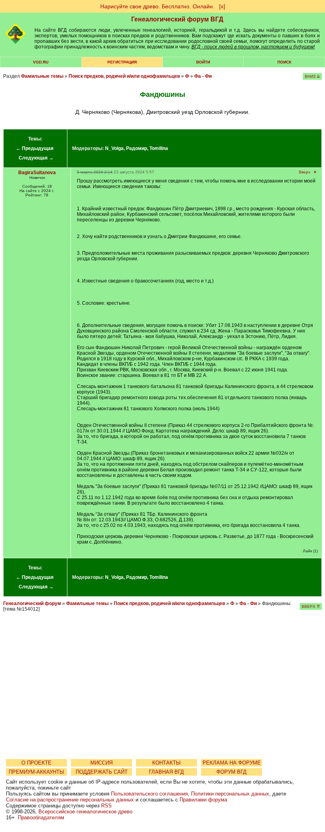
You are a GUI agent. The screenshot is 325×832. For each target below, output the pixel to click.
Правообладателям (41, 817)
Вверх (304, 172)
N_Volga (114, 148)
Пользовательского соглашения (149, 794)
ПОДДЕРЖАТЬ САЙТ (102, 772)
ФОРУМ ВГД (231, 772)
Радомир (136, 148)
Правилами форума (203, 800)
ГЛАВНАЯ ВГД (166, 772)
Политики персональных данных (230, 794)
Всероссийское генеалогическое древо (85, 812)
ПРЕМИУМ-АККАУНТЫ (36, 772)
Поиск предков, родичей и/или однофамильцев (124, 76)
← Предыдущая (35, 148)
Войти (203, 62)
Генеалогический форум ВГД (177, 19)
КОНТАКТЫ (166, 763)
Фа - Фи (203, 76)
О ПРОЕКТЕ (36, 763)
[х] (222, 6)
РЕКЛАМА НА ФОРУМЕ (232, 763)
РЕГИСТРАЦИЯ (122, 62)
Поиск (284, 62)
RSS (106, 806)
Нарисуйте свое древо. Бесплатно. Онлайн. (157, 6)
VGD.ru (40, 62)
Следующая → (36, 158)
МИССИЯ (101, 763)
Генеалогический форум (32, 603)
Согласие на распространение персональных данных (70, 800)
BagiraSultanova (37, 172)
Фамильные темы (42, 76)
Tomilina (158, 148)
